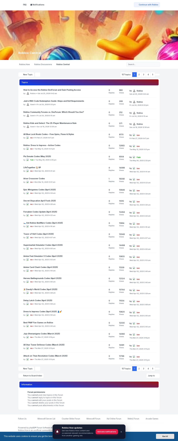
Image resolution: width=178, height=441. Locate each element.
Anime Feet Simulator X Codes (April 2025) (43, 256)
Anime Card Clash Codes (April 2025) (40, 267)
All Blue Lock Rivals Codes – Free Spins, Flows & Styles (48, 134)
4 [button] (148, 74)
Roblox (33, 93)
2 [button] (139, 74)
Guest (32, 104)
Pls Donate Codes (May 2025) (37, 156)
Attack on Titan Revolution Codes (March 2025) (45, 356)
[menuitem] (37, 4)
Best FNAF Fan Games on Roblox (38, 322)
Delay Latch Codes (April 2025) (37, 300)
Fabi (31, 160)
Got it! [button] (165, 436)
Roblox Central (29, 53)
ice (31, 138)
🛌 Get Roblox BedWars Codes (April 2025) (43, 223)
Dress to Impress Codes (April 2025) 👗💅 (42, 311)
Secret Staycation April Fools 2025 (39, 201)
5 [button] (152, 74)
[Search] (152, 64)
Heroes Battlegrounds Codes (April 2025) (42, 278)
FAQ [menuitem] (24, 5)
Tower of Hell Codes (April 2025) (38, 234)
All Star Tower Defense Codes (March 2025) (44, 345)
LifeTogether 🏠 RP (32, 167)
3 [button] (143, 74)
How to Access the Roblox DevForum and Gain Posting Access (52, 90)
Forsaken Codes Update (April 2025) (40, 212)
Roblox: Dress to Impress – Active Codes (41, 145)
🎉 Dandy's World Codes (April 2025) (40, 289)
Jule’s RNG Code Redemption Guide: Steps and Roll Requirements (53, 101)
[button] (157, 74)
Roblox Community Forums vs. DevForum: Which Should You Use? (53, 112)
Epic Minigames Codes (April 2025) (39, 189)
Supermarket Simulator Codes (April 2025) (43, 245)
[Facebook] (28, 418)
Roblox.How (23, 430)
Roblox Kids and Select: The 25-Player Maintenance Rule (49, 123)
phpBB (32, 428)
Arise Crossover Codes (34, 178)
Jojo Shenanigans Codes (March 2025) (41, 334)
